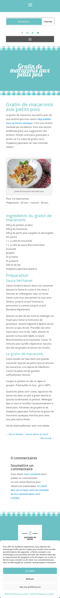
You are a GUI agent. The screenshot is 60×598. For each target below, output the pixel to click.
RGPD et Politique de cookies (17, 594)
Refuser (30, 578)
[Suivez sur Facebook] (22, 33)
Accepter (30, 570)
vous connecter (32, 474)
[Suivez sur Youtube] (38, 33)
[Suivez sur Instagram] (27, 33)
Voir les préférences (30, 586)
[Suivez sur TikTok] (33, 33)
